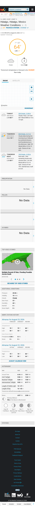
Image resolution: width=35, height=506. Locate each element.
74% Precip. (24, 154)
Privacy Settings (17, 473)
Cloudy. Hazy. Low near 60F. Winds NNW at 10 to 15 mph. (25, 117)
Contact (17, 437)
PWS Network (17, 449)
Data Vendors (17, 479)
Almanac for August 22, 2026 (13, 345)
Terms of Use (17, 463)
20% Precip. (24, 113)
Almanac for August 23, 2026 (13, 319)
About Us (17, 434)
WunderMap (29, 108)
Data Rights (17, 469)
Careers (18, 441)
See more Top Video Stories (17, 283)
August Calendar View (17, 361)
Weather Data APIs (17, 444)
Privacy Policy (17, 466)
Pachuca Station (11, 28)
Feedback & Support (17, 455)
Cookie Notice (17, 476)
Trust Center (17, 460)
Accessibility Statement (17, 485)
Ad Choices (17, 482)
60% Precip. (24, 134)
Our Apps (17, 431)
